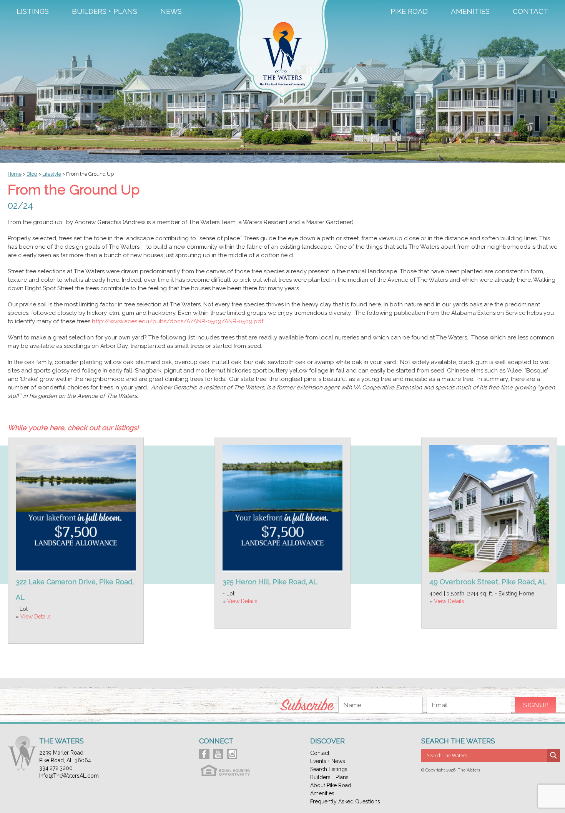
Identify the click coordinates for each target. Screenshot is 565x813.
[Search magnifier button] (553, 755)
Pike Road (409, 11)
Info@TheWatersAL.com (69, 776)
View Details (35, 616)
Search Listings (328, 769)
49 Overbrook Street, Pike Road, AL (488, 582)
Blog (32, 174)
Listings (33, 11)
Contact (530, 11)
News (171, 11)
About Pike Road (330, 785)
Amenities (470, 11)
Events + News (327, 761)
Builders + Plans (104, 11)
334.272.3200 (56, 768)
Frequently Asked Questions (345, 801)
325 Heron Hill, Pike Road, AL (270, 582)
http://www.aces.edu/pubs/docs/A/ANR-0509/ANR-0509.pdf (177, 321)
